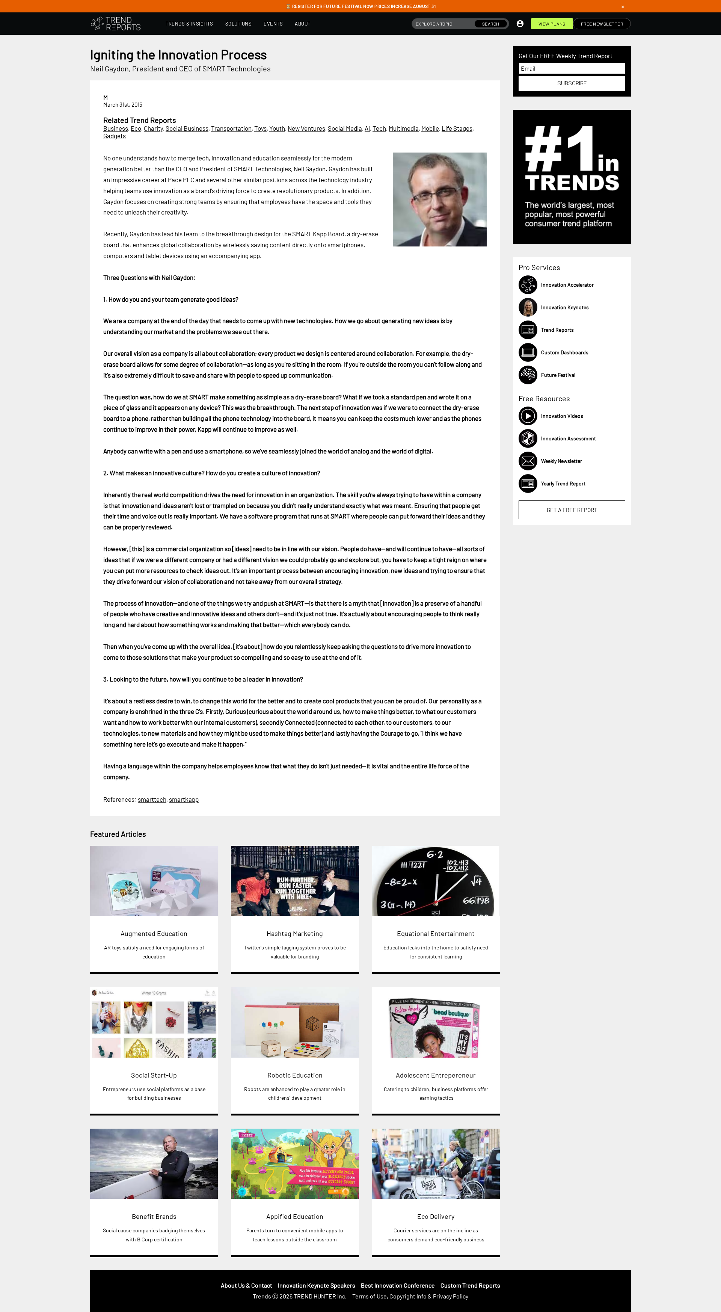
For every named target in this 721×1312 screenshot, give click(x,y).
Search (490, 23)
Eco (136, 128)
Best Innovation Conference (398, 1285)
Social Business (187, 128)
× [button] (622, 6)
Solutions (238, 24)
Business (115, 128)
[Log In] (520, 23)
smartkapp (184, 799)
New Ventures (306, 128)
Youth (277, 128)
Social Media (345, 128)
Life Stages (457, 128)
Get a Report (572, 509)
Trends (262, 1296)
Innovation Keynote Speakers (316, 1285)
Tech (379, 128)
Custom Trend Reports (470, 1285)
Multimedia (404, 128)
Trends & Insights (189, 24)
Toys (260, 128)
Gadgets (114, 135)
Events (273, 24)
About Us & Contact (246, 1285)
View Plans (552, 23)
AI (367, 128)
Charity (153, 128)
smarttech (152, 799)
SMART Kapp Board (318, 233)
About (303, 24)
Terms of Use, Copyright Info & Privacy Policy (410, 1296)
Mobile (430, 128)
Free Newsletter (602, 23)
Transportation (231, 128)
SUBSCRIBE (572, 83)
